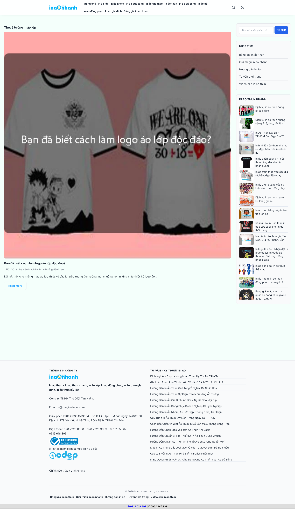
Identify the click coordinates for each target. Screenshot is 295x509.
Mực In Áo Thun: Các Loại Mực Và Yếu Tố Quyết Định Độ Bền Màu (189, 447)
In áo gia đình (113, 11)
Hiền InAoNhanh (32, 269)
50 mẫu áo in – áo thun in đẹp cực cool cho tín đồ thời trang (270, 226)
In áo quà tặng (135, 3)
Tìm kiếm (281, 30)
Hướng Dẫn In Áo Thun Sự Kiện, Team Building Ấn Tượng (184, 394)
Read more (15, 285)
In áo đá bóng (187, 3)
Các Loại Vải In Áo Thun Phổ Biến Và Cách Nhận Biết (181, 453)
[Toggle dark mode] (242, 7)
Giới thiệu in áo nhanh (253, 62)
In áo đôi (203, 3)
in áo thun (55, 385)
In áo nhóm (117, 3)
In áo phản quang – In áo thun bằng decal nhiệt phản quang (270, 162)
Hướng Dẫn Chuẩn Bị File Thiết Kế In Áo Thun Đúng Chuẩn (185, 435)
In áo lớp (103, 3)
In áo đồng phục (93, 11)
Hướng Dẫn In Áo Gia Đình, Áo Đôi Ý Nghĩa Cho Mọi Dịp (183, 400)
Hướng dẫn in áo (54, 269)
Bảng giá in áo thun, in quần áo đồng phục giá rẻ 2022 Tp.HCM (270, 295)
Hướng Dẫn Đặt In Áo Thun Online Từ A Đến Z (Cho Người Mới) (187, 441)
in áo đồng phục (111, 385)
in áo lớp (94, 385)
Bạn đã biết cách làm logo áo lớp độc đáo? (34, 263)
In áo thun (171, 3)
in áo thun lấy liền (68, 389)
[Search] (233, 7)
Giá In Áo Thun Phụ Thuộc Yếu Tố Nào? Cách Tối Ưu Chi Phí (186, 382)
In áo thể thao (154, 3)
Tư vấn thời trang (250, 76)
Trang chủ (89, 3)
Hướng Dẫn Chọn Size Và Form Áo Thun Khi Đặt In (180, 429)
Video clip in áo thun (252, 84)
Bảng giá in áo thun (136, 11)
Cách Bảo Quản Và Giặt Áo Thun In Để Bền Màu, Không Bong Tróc (189, 423)
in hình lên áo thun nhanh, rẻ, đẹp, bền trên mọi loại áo (271, 149)
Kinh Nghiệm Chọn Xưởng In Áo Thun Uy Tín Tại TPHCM (184, 376)
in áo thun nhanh (76, 385)
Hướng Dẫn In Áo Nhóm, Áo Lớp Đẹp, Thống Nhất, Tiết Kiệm (186, 412)
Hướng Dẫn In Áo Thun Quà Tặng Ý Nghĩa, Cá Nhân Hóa (183, 388)
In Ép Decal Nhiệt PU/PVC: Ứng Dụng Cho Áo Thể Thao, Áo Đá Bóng (191, 459)
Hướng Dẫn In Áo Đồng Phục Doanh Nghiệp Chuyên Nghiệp (186, 406)
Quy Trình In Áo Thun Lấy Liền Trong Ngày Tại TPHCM (182, 417)
